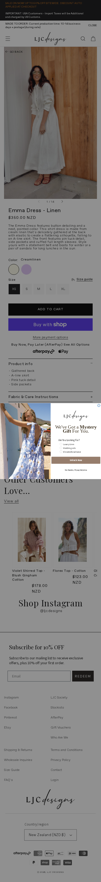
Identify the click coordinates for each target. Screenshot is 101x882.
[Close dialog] (98, 405)
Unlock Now (76, 460)
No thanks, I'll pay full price (76, 470)
